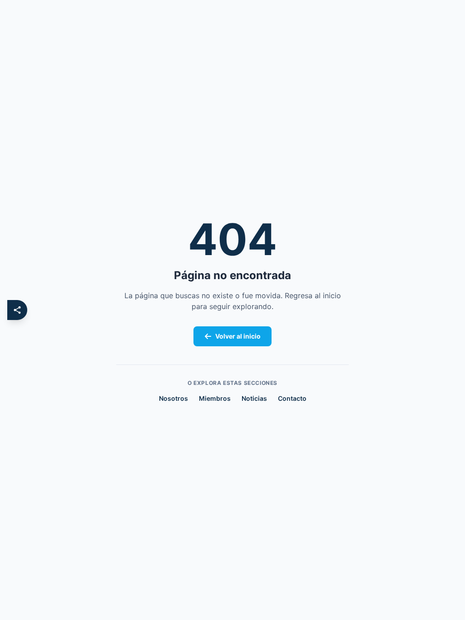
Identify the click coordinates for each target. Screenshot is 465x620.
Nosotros (173, 398)
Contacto (292, 398)
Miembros (215, 398)
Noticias (254, 398)
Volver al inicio (238, 336)
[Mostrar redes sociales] (17, 310)
